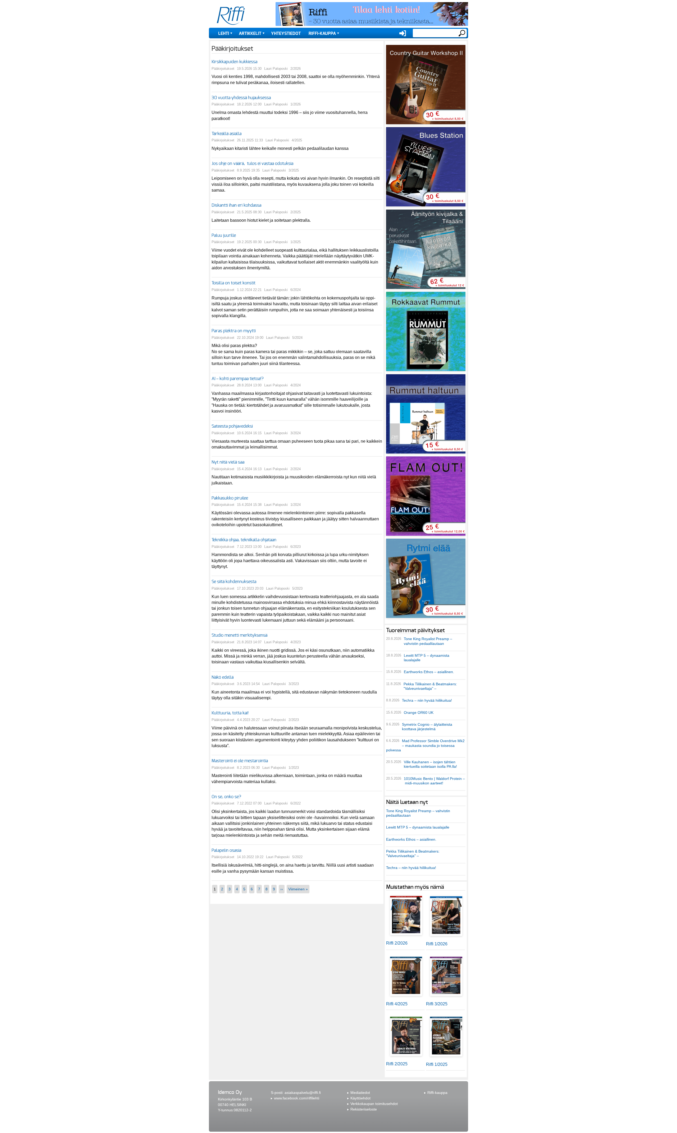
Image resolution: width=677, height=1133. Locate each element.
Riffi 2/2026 (397, 943)
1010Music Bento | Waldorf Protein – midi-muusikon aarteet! (434, 780)
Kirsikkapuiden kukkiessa (234, 62)
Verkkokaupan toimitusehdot (374, 1104)
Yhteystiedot (286, 33)
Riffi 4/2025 (397, 1004)
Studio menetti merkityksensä (239, 635)
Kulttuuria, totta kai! (230, 713)
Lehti (223, 33)
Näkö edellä (223, 677)
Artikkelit (250, 33)
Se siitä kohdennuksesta (234, 582)
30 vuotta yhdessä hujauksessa (241, 98)
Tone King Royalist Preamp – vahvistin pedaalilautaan (428, 641)
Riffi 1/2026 (436, 944)
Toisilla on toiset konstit (233, 283)
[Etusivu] (231, 16)
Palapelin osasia (226, 850)
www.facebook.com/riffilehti (296, 1098)
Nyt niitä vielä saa (228, 462)
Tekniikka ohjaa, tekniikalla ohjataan (244, 540)
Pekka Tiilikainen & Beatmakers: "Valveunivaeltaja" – (430, 686)
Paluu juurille (224, 235)
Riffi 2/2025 (397, 1064)
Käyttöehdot (360, 1098)
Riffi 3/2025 (436, 1004)
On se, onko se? (226, 797)
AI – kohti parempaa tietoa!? (238, 379)
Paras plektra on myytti (234, 331)
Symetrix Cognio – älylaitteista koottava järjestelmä (427, 726)
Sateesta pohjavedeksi (233, 426)
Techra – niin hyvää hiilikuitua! (427, 700)
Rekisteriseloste (363, 1109)
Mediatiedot (360, 1092)
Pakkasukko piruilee (230, 498)
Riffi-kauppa (322, 33)
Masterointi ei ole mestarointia (240, 761)
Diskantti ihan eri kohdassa (236, 205)
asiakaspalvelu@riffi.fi (303, 1092)
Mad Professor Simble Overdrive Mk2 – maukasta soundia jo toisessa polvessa (425, 745)
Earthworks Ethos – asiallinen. (429, 672)
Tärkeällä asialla (226, 134)
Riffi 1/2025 (436, 1064)
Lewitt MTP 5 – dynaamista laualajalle (417, 827)
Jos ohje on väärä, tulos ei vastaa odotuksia (252, 163)
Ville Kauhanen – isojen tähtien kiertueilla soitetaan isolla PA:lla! (430, 764)
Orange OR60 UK (418, 712)
